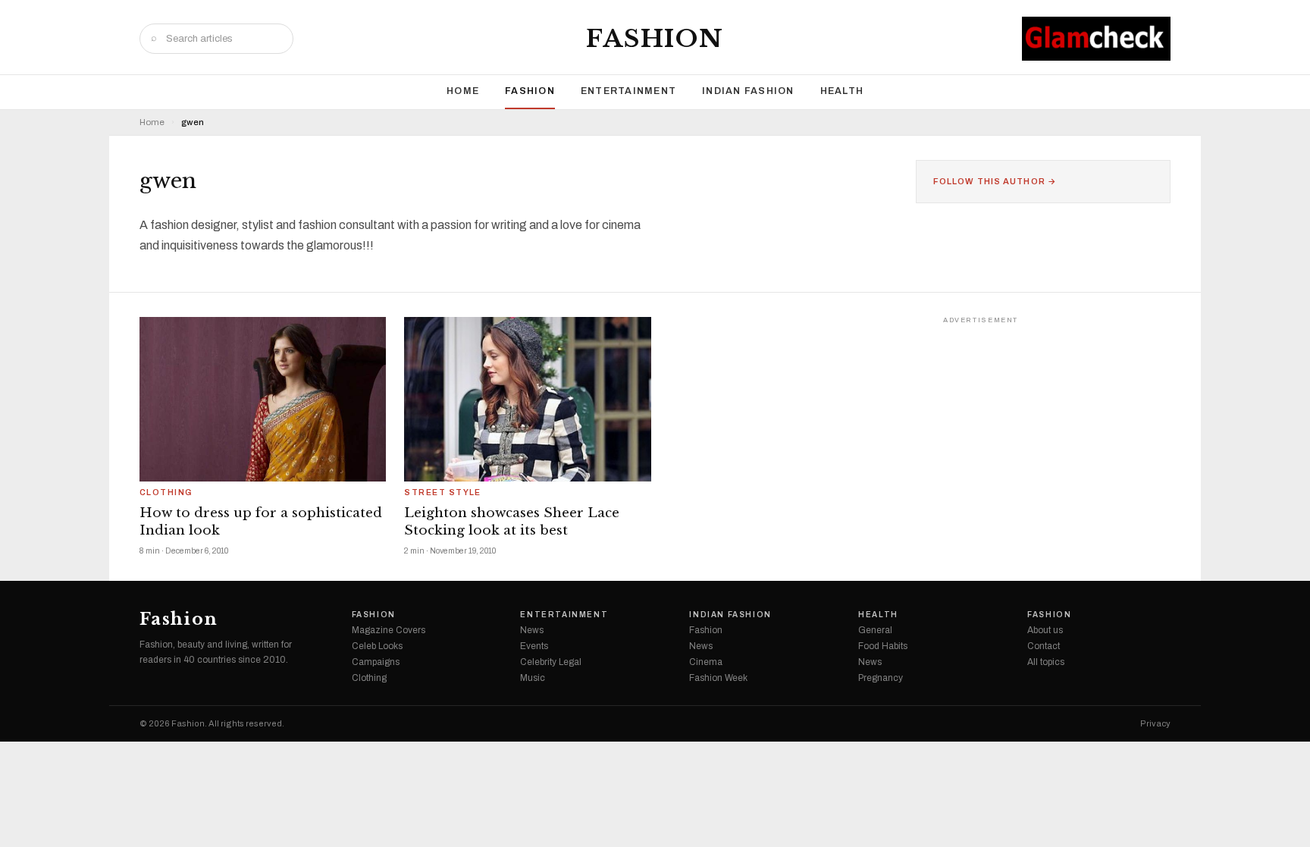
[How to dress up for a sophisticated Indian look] (262, 399)
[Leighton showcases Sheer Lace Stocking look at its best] (527, 399)
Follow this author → (995, 181)
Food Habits (882, 646)
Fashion (655, 39)
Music (532, 677)
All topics (1045, 662)
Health (842, 91)
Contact (1043, 646)
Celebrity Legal (550, 662)
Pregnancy (880, 677)
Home (463, 91)
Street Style (442, 493)
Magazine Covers (388, 630)
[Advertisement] (1057, 423)
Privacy (1155, 724)
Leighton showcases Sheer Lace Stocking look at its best (511, 521)
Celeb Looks (377, 646)
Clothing (166, 493)
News (532, 630)
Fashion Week (718, 677)
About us (1045, 630)
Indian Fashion (748, 91)
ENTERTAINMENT (628, 91)
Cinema (705, 662)
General (875, 630)
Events (534, 646)
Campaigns (376, 662)
